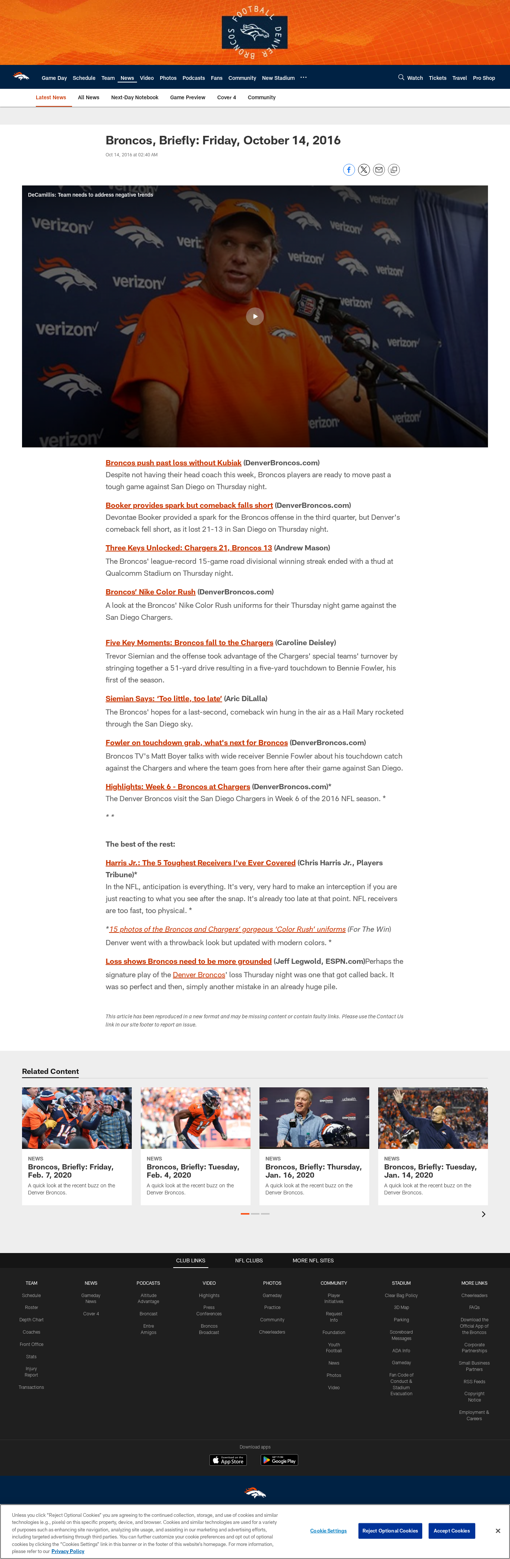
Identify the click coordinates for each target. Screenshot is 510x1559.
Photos (334, 1375)
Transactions (31, 1387)
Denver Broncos (199, 974)
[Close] (498, 1531)
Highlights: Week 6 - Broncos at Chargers (178, 786)
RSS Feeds (474, 1381)
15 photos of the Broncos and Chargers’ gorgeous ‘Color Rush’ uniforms (227, 930)
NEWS (91, 1282)
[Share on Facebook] (349, 174)
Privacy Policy (68, 1551)
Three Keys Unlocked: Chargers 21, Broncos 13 (189, 547)
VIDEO (209, 1282)
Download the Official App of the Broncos (474, 1326)
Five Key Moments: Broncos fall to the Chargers (189, 642)
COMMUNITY (334, 1282)
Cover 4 (91, 1313)
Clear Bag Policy (401, 1295)
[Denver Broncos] (255, 1495)
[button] (255, 316)
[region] (255, 1531)
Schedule (31, 1295)
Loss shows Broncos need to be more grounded (189, 960)
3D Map (401, 1307)
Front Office (31, 1344)
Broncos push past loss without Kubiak (174, 462)
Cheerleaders (272, 1331)
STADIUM (401, 1282)
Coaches (31, 1331)
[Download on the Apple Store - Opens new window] (228, 1461)
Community (272, 1319)
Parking (401, 1319)
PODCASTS (148, 1282)
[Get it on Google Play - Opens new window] (279, 1464)
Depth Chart (31, 1319)
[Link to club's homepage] (21, 77)
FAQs (474, 1307)
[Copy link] (394, 170)
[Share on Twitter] (364, 174)
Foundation (334, 1332)
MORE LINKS (474, 1282)
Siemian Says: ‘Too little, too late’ (164, 698)
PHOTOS (272, 1282)
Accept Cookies (452, 1531)
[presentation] (485, 1215)
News (334, 1362)
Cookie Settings (328, 1531)
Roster (31, 1307)
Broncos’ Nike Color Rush (151, 591)
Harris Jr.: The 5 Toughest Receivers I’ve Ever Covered (201, 862)
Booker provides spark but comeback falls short (189, 504)
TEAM (31, 1282)
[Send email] (379, 174)
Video (334, 1387)
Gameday (272, 1295)
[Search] (401, 77)
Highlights (209, 1295)
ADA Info (401, 1350)
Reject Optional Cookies (390, 1531)
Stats (31, 1356)
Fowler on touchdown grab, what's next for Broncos (197, 742)
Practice (272, 1307)
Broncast (149, 1313)
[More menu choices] (304, 77)
